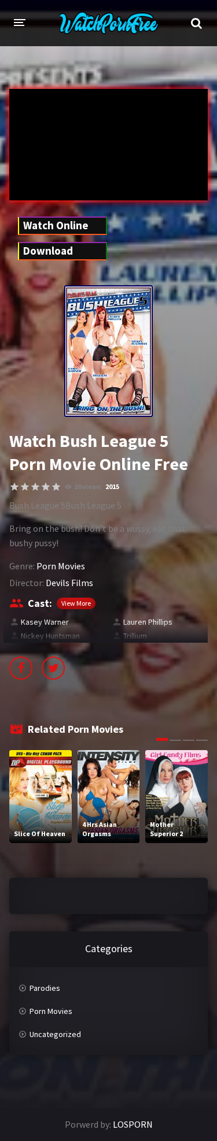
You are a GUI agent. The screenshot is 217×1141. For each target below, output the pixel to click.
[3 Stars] (35, 487)
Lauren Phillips (147, 622)
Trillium (135, 636)
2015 (112, 486)
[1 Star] (14, 487)
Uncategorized (55, 1034)
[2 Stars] (25, 487)
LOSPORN (133, 1124)
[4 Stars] (46, 487)
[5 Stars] (56, 487)
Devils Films (69, 582)
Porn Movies (60, 566)
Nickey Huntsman (50, 636)
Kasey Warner (45, 622)
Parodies (45, 988)
